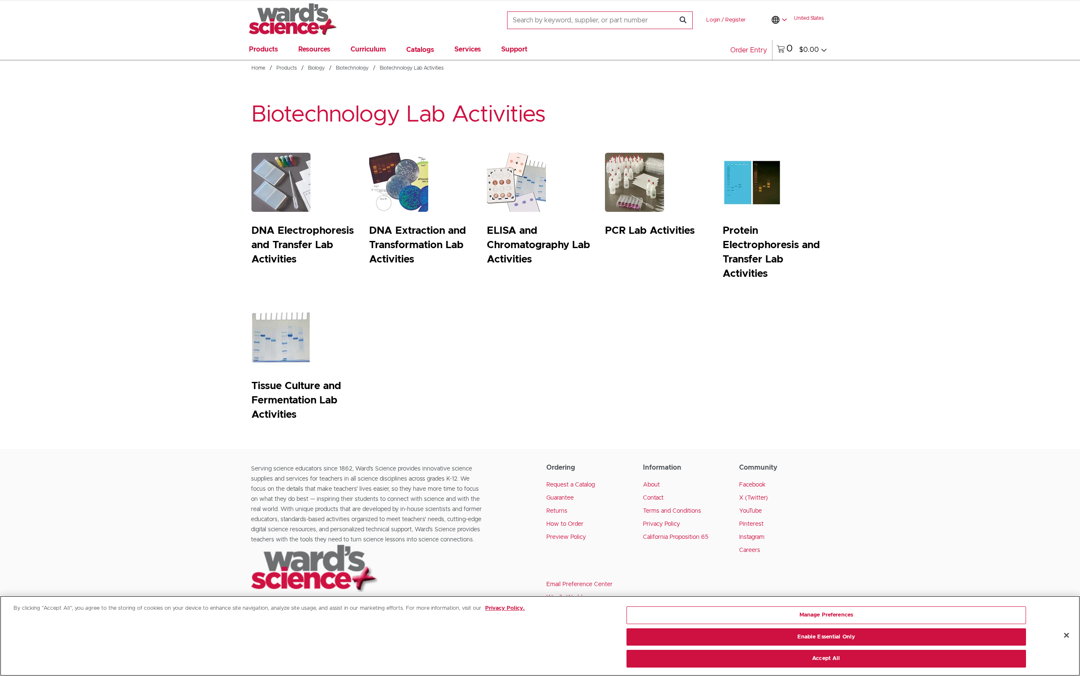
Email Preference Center (579, 584)
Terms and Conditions (672, 511)
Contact (653, 498)
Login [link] (713, 20)
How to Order (564, 524)
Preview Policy (566, 537)
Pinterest (751, 524)
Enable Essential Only (826, 637)
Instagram (751, 537)
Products (286, 67)
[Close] (1066, 635)
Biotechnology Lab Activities (412, 67)
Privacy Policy (661, 524)
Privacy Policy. (505, 608)
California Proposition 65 (675, 537)
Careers (749, 550)
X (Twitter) (753, 498)
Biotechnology (352, 67)
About (651, 485)
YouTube (750, 511)
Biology (316, 67)
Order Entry (748, 50)
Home (258, 67)
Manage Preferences (826, 615)
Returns (556, 511)
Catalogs (420, 49)
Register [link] (735, 20)
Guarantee (560, 498)
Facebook (752, 485)
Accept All (826, 658)
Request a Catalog (570, 485)
